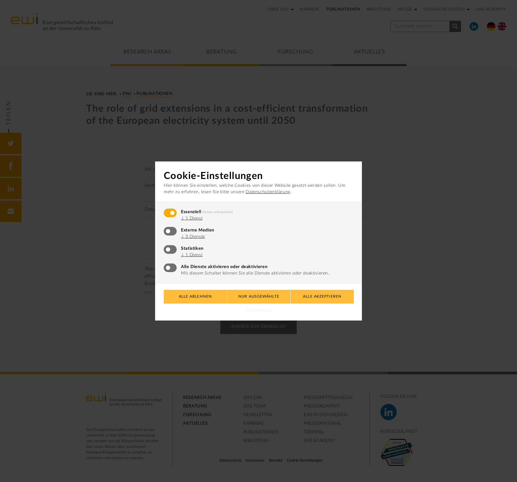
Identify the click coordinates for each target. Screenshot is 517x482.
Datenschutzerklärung (268, 192)
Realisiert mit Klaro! (258, 309)
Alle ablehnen (195, 296)
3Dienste (193, 236)
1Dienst (191, 218)
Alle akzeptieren (322, 296)
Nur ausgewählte (258, 296)
